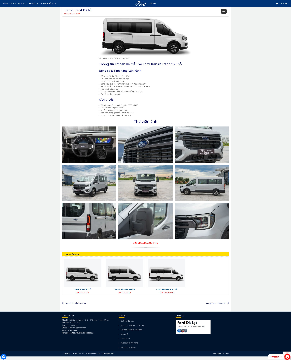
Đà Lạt (153, 3)
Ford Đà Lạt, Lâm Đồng (87, 353)
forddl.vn (73, 330)
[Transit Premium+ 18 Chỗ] (166, 272)
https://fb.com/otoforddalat (81, 333)
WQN (227, 353)
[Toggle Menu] (223, 11)
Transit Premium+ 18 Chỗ (166, 289)
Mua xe (21, 3)
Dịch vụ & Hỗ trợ (47, 3)
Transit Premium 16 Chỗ (124, 289)
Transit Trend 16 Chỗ (82, 289)
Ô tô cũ (34, 3)
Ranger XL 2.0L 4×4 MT (216, 303)
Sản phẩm (9, 3)
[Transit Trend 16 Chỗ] (82, 272)
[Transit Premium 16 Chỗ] (124, 272)
